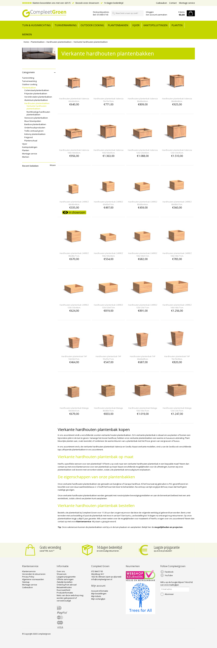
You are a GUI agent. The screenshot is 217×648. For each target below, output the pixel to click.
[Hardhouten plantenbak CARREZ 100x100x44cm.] (108, 247)
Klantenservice (29, 571)
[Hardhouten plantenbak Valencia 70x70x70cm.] (108, 93)
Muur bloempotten (32, 121)
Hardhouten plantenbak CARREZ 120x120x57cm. (108, 306)
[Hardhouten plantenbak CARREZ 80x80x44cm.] (142, 196)
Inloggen (150, 12)
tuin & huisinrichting (36, 25)
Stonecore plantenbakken (36, 117)
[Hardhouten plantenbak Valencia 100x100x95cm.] (108, 144)
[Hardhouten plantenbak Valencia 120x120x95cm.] (177, 144)
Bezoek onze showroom (87, 2)
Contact (173, 2)
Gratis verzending (50, 547)
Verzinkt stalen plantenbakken (38, 96)
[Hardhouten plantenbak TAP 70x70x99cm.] (177, 351)
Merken (27, 34)
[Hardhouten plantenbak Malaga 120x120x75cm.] (177, 402)
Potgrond (28, 137)
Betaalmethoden (64, 587)
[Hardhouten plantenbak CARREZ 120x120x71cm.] (142, 299)
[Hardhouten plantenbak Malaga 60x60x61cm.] (74, 402)
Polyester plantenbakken (35, 93)
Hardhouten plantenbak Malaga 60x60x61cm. (74, 409)
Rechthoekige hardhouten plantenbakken (38, 113)
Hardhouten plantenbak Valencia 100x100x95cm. (108, 151)
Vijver (136, 25)
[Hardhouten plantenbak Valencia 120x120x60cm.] (142, 144)
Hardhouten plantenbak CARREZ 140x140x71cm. (177, 306)
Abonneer (169, 594)
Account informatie (99, 591)
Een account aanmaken (156, 14)
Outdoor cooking (92, 25)
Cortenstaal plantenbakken (36, 90)
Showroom (61, 574)
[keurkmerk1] (140, 580)
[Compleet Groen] (55, 13)
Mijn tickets (96, 596)
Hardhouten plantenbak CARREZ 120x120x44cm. (74, 306)
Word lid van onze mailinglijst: (176, 583)
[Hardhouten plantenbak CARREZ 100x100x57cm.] (142, 247)
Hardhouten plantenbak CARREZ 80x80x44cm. (142, 203)
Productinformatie (65, 592)
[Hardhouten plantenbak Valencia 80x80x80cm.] (177, 93)
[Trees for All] (140, 613)
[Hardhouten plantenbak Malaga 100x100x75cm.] (142, 402)
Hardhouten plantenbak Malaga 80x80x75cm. (108, 409)
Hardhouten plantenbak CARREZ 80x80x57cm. (177, 203)
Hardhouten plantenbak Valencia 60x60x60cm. (74, 100)
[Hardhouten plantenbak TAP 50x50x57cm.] (74, 351)
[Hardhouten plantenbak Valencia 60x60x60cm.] (74, 93)
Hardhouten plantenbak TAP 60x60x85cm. (142, 357)
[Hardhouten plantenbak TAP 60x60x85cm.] (142, 351)
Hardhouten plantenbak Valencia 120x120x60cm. (143, 151)
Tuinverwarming (66, 25)
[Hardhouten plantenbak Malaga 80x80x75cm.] (108, 402)
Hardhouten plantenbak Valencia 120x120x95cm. (177, 151)
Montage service (187, 2)
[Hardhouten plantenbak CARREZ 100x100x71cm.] (177, 247)
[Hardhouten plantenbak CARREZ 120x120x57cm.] (108, 299)
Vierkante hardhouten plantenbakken (91, 42)
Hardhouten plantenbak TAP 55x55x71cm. (108, 357)
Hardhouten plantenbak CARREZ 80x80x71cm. (74, 254)
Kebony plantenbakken (34, 134)
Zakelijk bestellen (64, 582)
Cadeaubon (161, 2)
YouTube (169, 575)
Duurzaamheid (63, 590)
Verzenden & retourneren (33, 574)
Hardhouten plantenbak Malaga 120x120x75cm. (177, 409)
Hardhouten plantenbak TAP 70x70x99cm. (177, 357)
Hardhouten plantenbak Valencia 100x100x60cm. (74, 151)
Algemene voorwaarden (33, 579)
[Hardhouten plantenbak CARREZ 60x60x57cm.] (108, 196)
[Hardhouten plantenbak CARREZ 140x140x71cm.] (177, 299)
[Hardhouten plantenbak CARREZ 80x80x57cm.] (177, 196)
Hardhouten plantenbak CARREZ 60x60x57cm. (108, 203)
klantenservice (83, 521)
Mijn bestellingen (98, 593)
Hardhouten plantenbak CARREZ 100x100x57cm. (142, 254)
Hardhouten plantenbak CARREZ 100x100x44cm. (108, 254)
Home (26, 42)
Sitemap (26, 582)
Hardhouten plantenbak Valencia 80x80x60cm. (143, 100)
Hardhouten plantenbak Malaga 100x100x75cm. (142, 409)
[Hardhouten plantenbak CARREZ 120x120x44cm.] (74, 299)
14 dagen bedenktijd (113, 2)
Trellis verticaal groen (34, 130)
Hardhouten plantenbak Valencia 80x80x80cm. (177, 100)
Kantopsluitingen (155, 25)
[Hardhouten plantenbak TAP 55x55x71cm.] (108, 351)
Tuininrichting (28, 78)
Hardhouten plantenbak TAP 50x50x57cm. (74, 357)
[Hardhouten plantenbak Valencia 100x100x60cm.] (74, 144)
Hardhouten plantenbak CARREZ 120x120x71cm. (142, 306)
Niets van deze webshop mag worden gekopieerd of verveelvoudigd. (70, 598)
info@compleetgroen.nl (101, 579)
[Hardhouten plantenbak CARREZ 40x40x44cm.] (74, 196)
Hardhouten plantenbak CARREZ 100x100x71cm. (177, 254)
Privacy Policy (28, 576)
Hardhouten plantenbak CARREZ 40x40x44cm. (74, 203)
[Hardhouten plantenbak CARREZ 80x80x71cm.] (74, 247)
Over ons (61, 571)
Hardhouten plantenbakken (59, 42)
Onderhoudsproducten (34, 127)
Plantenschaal (30, 140)
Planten (177, 25)
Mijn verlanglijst (98, 599)
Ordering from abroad (66, 584)
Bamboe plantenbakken (35, 124)
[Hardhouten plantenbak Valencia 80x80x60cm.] (142, 93)
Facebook (169, 571)
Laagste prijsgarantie (167, 547)
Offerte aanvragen (65, 579)
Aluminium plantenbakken (36, 100)
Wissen (53, 165)
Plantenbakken (118, 25)
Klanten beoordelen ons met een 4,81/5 (51, 2)
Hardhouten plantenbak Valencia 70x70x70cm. (108, 100)
